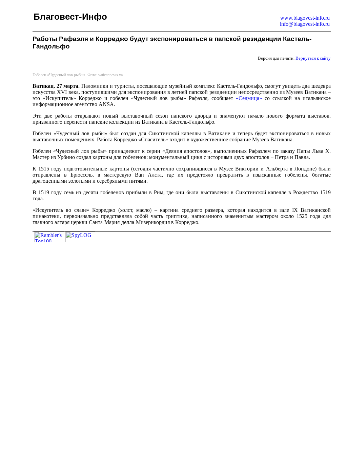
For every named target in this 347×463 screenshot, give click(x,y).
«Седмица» (249, 98)
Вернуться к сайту (313, 58)
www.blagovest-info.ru (305, 18)
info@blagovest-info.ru (305, 24)
